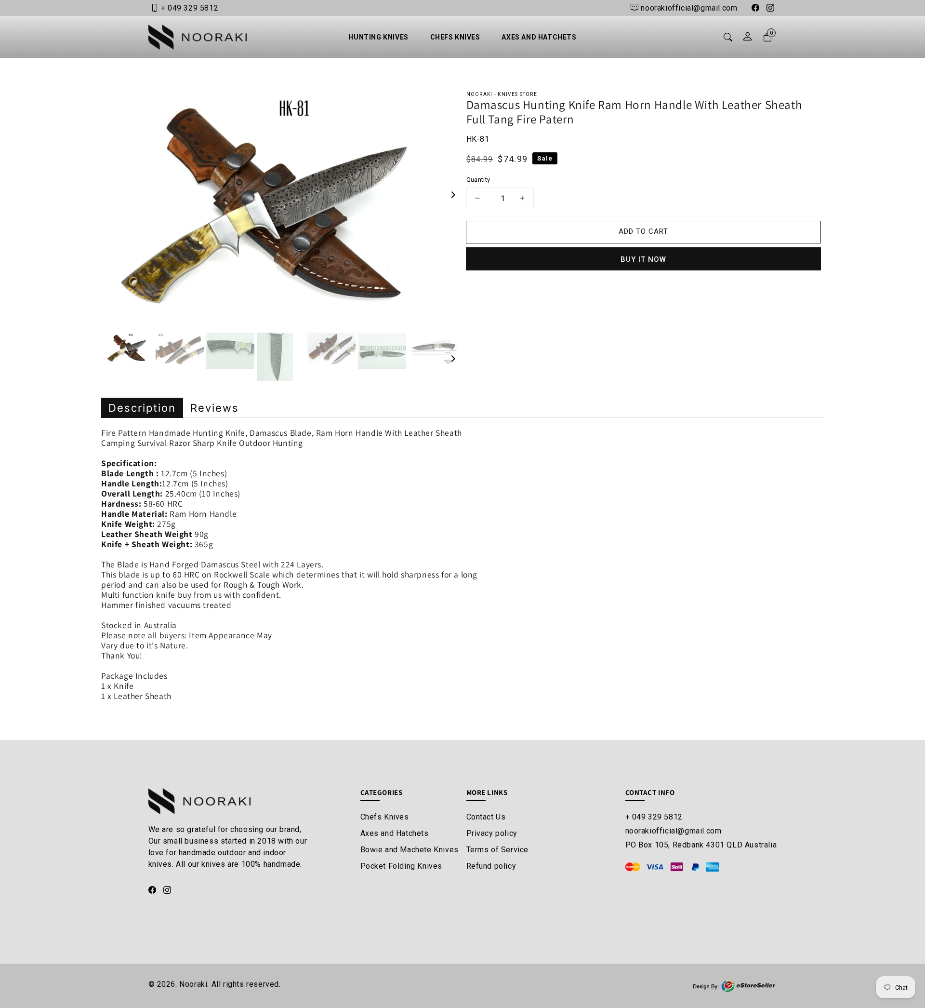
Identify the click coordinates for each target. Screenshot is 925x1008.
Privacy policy (491, 833)
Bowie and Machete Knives (409, 849)
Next (438, 195)
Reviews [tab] (214, 408)
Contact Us (486, 816)
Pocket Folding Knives (401, 866)
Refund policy (491, 866)
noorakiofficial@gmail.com (673, 830)
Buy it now (643, 259)
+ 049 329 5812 (654, 816)
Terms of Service (497, 849)
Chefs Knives (384, 816)
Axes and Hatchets (539, 37)
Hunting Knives (378, 37)
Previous (133, 195)
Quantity (478, 179)
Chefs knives (455, 37)
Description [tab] (142, 408)
